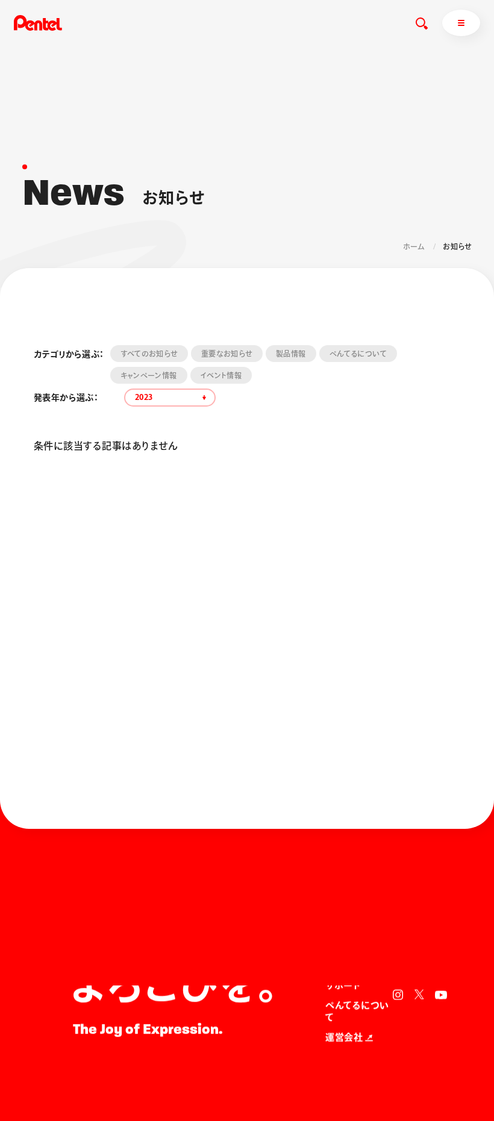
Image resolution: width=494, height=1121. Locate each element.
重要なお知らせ (226, 353)
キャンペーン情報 (148, 375)
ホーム (414, 246)
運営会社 (344, 1037)
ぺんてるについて (358, 353)
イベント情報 (221, 375)
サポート (342, 985)
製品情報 (290, 353)
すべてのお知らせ (149, 353)
